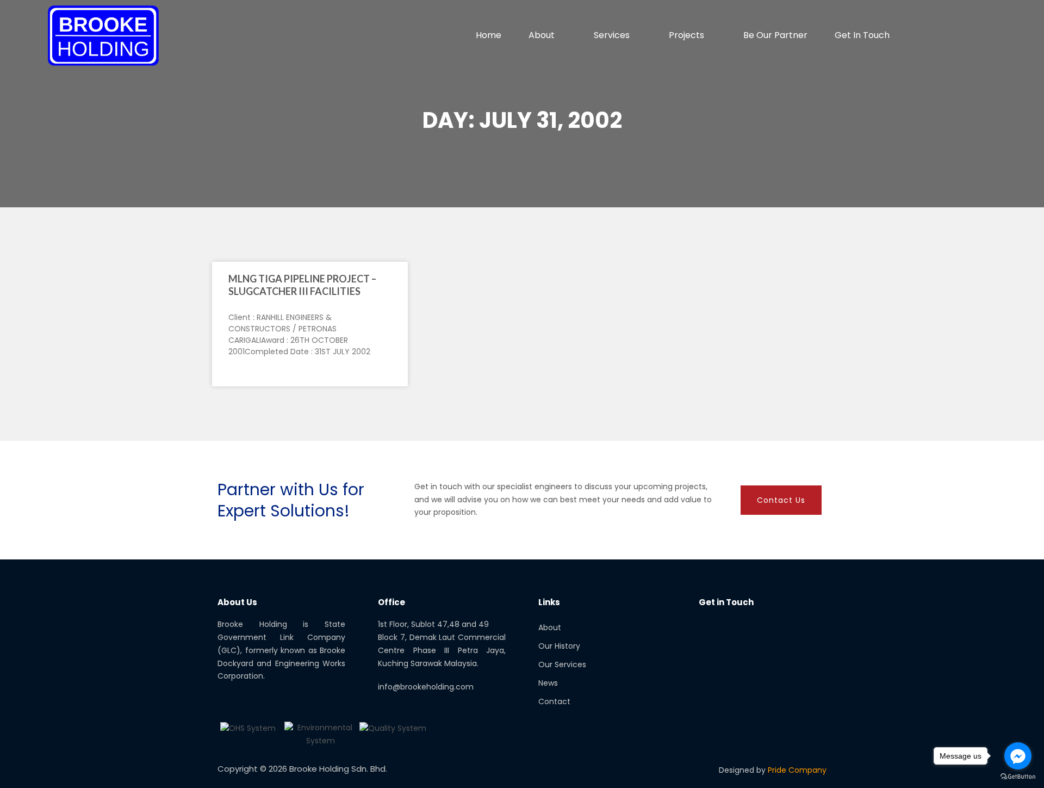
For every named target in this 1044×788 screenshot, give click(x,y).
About (542, 35)
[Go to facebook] (1017, 755)
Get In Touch (862, 35)
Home (488, 35)
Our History (559, 646)
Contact (554, 701)
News (548, 683)
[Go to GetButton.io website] (1017, 776)
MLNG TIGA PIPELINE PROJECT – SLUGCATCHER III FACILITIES (302, 285)
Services (612, 35)
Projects (686, 35)
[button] (986, 35)
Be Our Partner (775, 35)
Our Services (562, 664)
